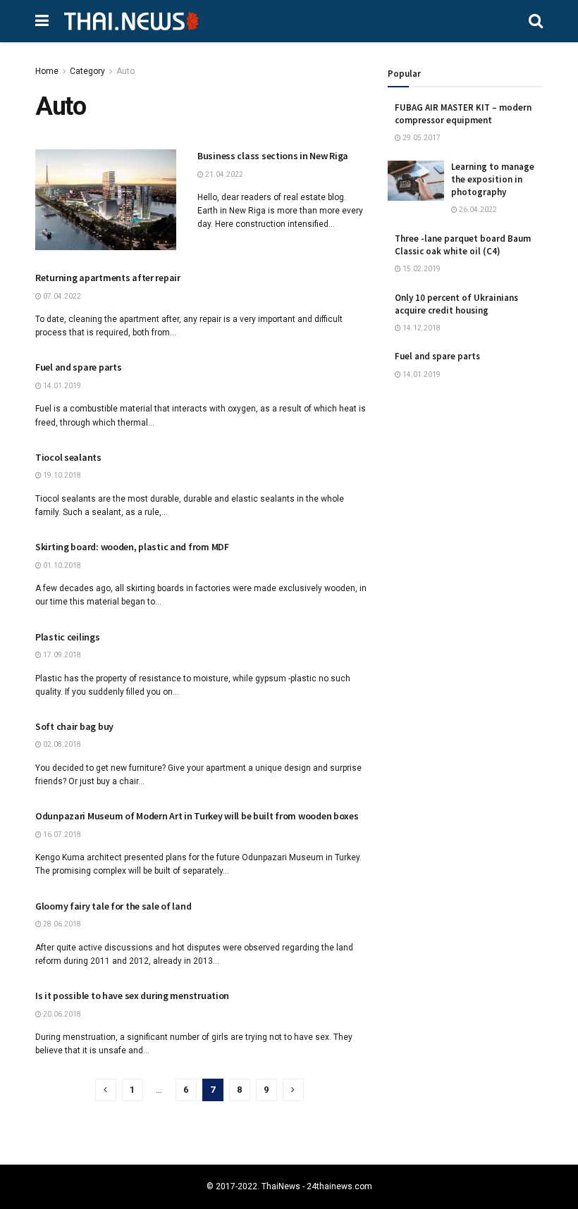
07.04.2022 (61, 296)
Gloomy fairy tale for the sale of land (113, 906)
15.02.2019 (421, 269)
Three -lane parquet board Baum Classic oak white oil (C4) (463, 244)
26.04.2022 (477, 209)
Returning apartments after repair (107, 277)
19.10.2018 (61, 475)
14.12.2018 (421, 328)
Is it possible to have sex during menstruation (132, 995)
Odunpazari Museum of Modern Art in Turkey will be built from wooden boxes (197, 816)
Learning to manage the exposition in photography (492, 179)
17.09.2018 (61, 655)
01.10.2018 (61, 565)
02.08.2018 (61, 744)
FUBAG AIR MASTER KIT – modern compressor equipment (463, 113)
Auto (125, 71)
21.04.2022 (223, 174)
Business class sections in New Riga (272, 155)
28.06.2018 (61, 924)
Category (87, 71)
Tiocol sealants (68, 457)
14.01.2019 (61, 386)
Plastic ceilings (67, 637)
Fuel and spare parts (78, 367)
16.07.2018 (61, 834)
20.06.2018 (61, 1014)
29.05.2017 (421, 138)
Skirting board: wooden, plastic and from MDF (132, 546)
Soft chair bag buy (74, 726)
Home (47, 71)
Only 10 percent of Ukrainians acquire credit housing (456, 304)
